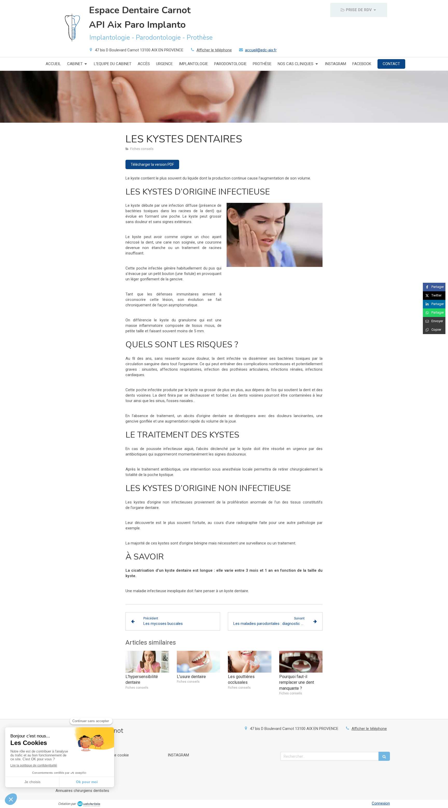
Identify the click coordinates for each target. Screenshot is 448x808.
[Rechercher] (384, 756)
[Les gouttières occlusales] (249, 662)
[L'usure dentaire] (198, 662)
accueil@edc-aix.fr (261, 50)
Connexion (381, 803)
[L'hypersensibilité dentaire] (147, 662)
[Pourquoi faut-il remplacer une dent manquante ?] (301, 662)
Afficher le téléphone (214, 50)
